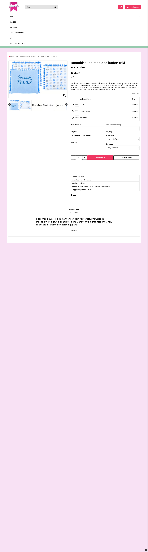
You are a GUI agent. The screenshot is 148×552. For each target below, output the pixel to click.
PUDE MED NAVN (17, 56)
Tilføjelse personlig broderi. (81, 135)
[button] (120, 7)
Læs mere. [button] (136, 93)
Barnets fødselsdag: (113, 125)
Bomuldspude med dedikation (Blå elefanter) (41, 56)
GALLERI (13, 22)
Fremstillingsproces (17, 43)
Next (66, 104)
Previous (9, 104)
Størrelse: (109, 144)
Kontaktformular (17, 33)
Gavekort (13, 27)
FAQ (11, 38)
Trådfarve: (110, 135)
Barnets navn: (76, 125)
